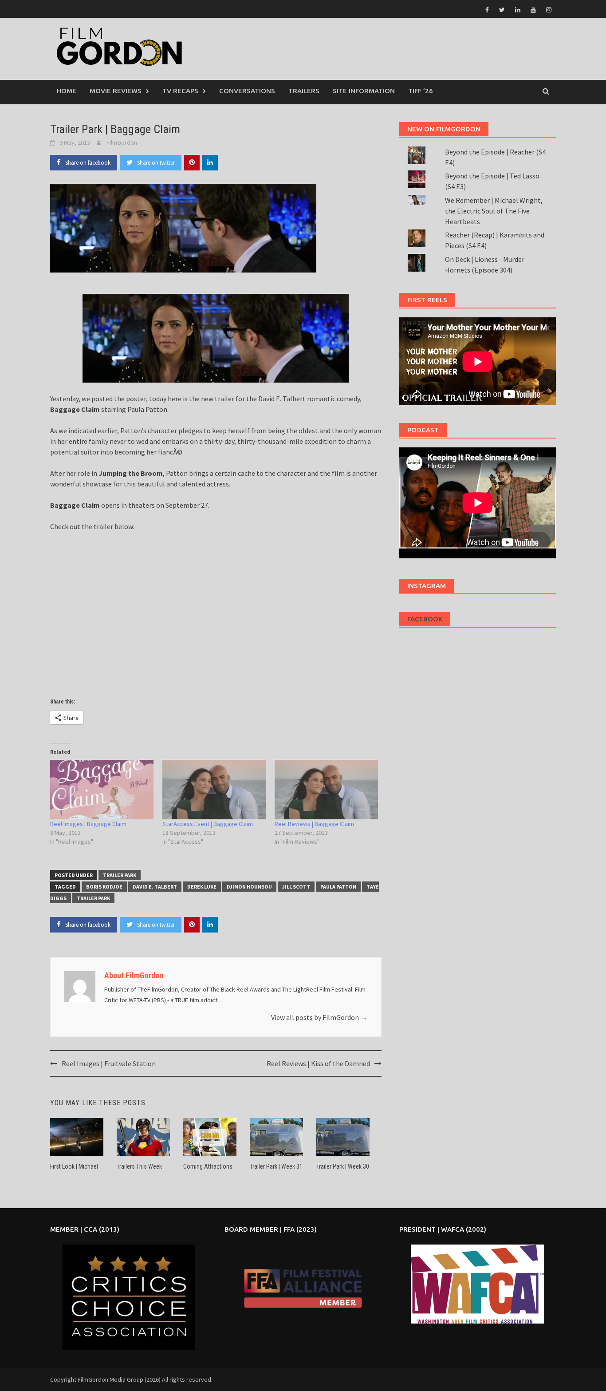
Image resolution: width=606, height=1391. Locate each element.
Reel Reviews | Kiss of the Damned (318, 1063)
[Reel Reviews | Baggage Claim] (326, 789)
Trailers (303, 91)
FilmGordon (121, 142)
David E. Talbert (155, 886)
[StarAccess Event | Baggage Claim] (214, 789)
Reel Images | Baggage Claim (88, 824)
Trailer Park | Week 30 (342, 1166)
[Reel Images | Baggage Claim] (101, 789)
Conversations (247, 91)
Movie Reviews (116, 91)
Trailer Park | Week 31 (276, 1166)
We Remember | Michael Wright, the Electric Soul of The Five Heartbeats (494, 211)
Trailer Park (119, 875)
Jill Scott (296, 886)
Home (66, 91)
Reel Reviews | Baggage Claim (314, 824)
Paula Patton (338, 886)
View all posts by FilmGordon (319, 1017)
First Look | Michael (74, 1166)
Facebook (424, 619)
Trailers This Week (139, 1166)
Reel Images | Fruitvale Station (109, 1063)
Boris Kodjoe (104, 886)
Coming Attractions (207, 1166)
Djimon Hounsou (249, 886)
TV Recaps (180, 91)
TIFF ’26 (420, 91)
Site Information (364, 91)
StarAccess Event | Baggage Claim (207, 824)
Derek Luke (201, 886)
